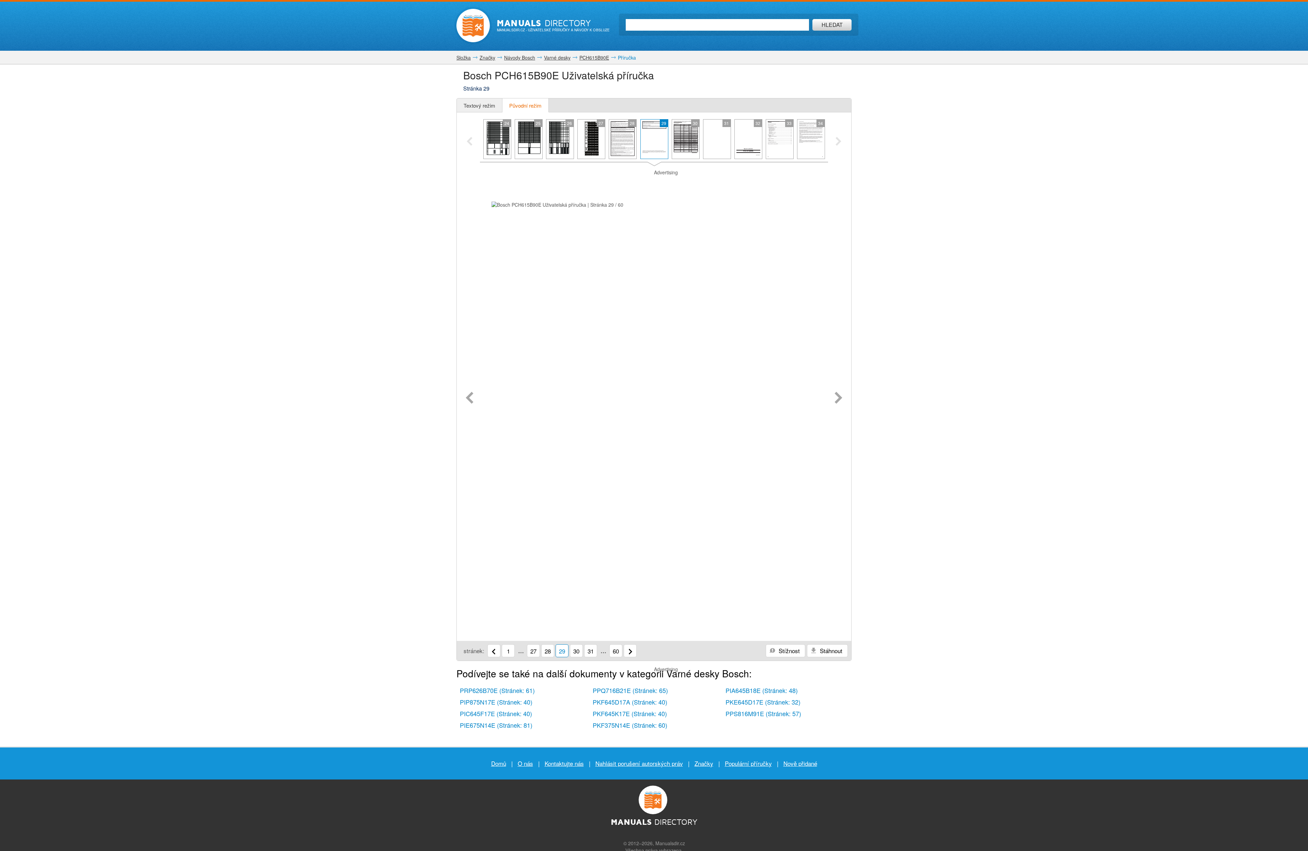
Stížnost (788, 650)
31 (591, 651)
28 (548, 651)
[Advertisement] (654, 184)
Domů (498, 763)
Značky (704, 763)
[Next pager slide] (838, 142)
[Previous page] (470, 398)
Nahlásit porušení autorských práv (639, 763)
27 (533, 651)
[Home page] (473, 25)
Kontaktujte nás (564, 763)
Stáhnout (830, 650)
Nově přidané (800, 763)
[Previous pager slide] (470, 142)
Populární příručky (748, 763)
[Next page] (838, 398)
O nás (525, 763)
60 (616, 651)
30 (576, 651)
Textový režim (479, 105)
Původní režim (525, 105)
